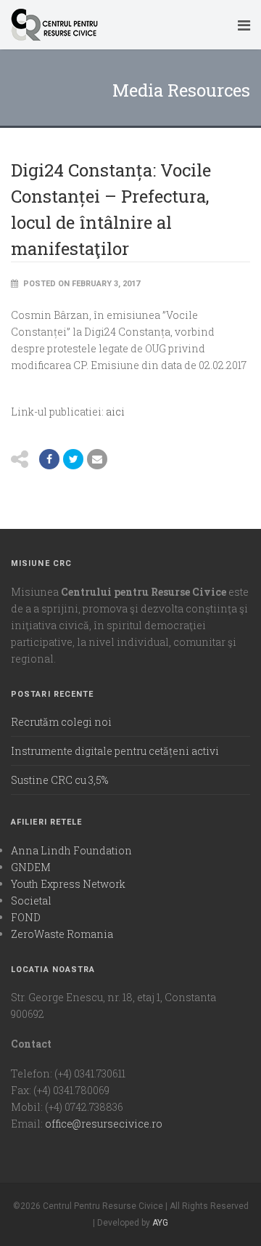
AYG (160, 1223)
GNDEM (31, 867)
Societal (31, 900)
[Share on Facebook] (49, 459)
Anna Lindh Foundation (71, 850)
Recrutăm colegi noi (61, 722)
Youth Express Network (68, 884)
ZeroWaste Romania (62, 934)
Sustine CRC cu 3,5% (59, 780)
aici (115, 411)
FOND (26, 917)
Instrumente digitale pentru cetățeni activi (115, 751)
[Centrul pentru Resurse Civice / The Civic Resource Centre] (118, 24)
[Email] (97, 459)
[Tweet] (73, 459)
